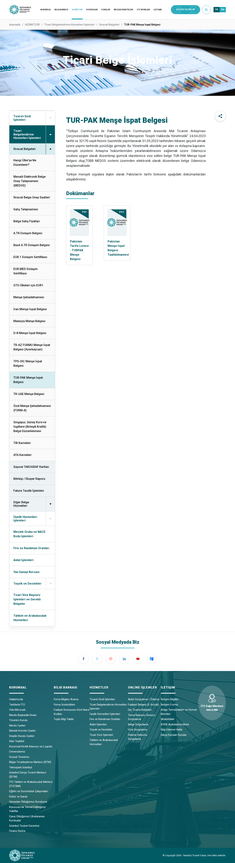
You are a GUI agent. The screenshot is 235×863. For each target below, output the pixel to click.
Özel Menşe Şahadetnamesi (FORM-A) (32, 408)
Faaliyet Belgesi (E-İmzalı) (143, 704)
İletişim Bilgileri (169, 699)
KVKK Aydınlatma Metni (175, 724)
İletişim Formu (169, 704)
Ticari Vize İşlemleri (101, 735)
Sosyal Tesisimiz (19, 757)
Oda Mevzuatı (17, 709)
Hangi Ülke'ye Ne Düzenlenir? (24, 162)
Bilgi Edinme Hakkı (171, 729)
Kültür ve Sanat (18, 796)
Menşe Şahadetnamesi (28, 297)
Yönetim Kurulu (18, 720)
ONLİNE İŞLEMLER (185, 9)
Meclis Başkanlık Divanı (23, 715)
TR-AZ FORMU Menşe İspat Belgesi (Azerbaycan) (31, 347)
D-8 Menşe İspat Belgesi (29, 333)
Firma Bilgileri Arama (66, 699)
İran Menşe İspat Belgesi (30, 309)
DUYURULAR (92, 10)
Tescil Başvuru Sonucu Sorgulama (141, 717)
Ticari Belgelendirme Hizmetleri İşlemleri (69, 24)
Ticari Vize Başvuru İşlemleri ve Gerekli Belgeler (27, 599)
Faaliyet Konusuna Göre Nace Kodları (71, 712)
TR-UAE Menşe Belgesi (28, 394)
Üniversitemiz (17, 751)
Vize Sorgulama (137, 729)
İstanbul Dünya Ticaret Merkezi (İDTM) (27, 774)
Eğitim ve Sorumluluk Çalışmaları (28, 791)
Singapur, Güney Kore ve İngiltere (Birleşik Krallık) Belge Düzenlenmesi (29, 426)
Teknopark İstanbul (20, 767)
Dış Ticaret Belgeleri (140, 709)
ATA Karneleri (22, 455)
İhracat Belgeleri (109, 24)
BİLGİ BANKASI (61, 10)
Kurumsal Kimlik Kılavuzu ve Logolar (30, 746)
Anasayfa (14, 24)
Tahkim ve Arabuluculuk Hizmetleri (29, 618)
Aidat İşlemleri (23, 560)
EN (222, 9)
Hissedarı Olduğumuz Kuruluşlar (28, 801)
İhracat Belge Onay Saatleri (31, 197)
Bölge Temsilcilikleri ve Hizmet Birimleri (179, 712)
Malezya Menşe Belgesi (29, 321)
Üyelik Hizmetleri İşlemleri (105, 714)
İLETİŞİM (158, 10)
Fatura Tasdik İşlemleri (28, 490)
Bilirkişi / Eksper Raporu (29, 479)
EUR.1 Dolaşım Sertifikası (30, 257)
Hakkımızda (16, 699)
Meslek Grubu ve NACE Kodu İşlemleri (29, 534)
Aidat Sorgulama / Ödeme (143, 699)
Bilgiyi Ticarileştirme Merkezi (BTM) (30, 762)
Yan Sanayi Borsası (26, 572)
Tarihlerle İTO (17, 704)
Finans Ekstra (17, 831)
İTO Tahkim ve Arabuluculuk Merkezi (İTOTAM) (31, 784)
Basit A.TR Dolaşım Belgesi (31, 245)
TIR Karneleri (22, 443)
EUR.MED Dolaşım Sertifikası (25, 271)
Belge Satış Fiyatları (26, 221)
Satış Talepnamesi (25, 209)
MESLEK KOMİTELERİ (123, 10)
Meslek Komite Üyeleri (22, 730)
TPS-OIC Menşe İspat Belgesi (27, 363)
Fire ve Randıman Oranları (31, 548)
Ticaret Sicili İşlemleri (102, 699)
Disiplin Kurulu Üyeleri (21, 736)
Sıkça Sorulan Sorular (174, 735)
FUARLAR (105, 10)
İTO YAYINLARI (143, 10)
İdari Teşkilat (16, 741)
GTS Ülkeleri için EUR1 (28, 285)
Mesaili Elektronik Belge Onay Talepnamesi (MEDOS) (29, 181)
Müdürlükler (168, 719)
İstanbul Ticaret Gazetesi (24, 825)
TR (216, 9)
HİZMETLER (77, 10)
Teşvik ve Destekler (101, 729)
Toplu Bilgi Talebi (64, 719)
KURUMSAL (45, 10)
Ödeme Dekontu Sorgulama (137, 737)
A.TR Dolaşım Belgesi (27, 233)
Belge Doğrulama (138, 724)
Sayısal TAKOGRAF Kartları (31, 467)
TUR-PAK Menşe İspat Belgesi (28, 380)
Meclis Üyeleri (17, 725)
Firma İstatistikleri (64, 704)
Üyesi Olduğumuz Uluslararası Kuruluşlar (27, 818)
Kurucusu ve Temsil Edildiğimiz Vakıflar (27, 809)
